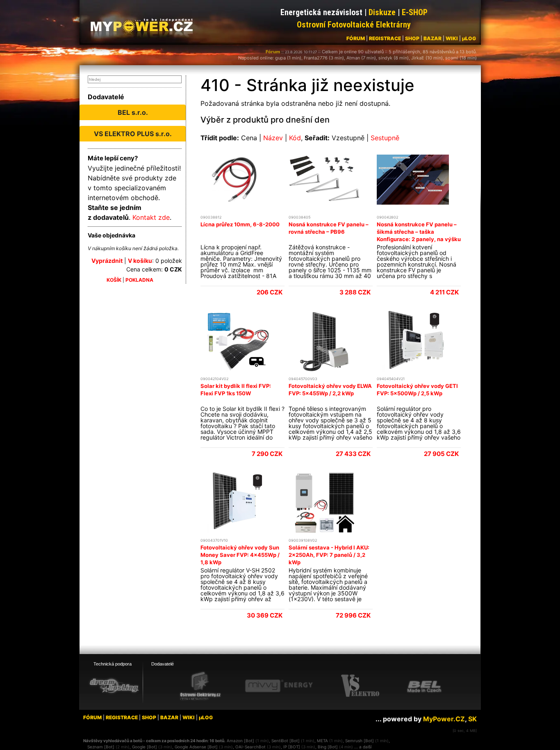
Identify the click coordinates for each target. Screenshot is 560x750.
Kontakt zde (151, 217)
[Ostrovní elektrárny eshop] (200, 686)
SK (472, 719)
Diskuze (382, 12)
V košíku (140, 260)
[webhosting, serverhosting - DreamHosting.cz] (114, 685)
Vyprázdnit (107, 260)
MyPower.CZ (444, 719)
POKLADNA (139, 280)
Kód (295, 138)
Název (273, 138)
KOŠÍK (114, 280)
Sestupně (385, 138)
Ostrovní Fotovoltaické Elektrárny (354, 25)
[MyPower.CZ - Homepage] (144, 25)
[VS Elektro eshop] (360, 686)
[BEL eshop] (424, 686)
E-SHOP (415, 12)
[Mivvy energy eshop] (278, 685)
